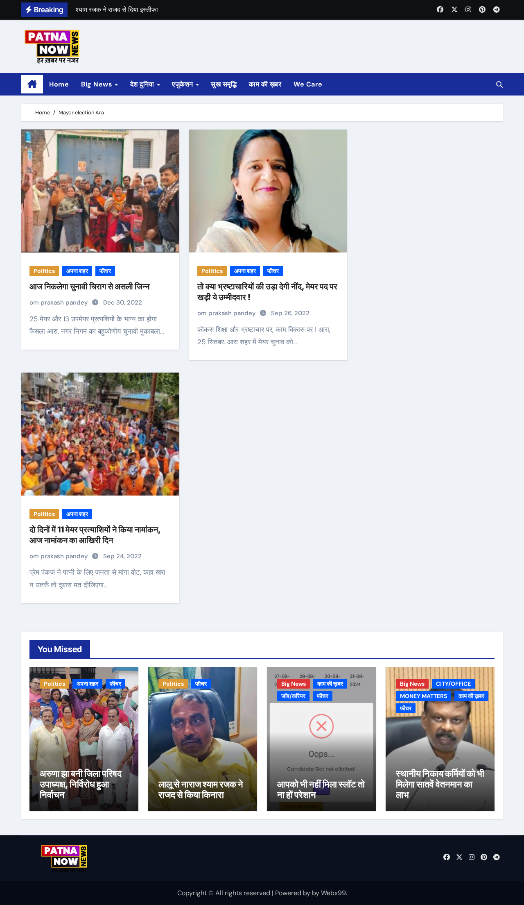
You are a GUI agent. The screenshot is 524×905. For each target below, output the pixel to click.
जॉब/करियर (293, 696)
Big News (97, 84)
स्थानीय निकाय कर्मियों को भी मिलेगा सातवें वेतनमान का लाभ (440, 784)
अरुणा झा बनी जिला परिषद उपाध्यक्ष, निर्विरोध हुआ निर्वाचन (81, 784)
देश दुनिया (143, 84)
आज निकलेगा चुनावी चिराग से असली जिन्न (89, 286)
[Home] (32, 84)
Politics (44, 271)
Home (59, 84)
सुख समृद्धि (224, 84)
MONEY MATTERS (423, 696)
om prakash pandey (59, 302)
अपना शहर (77, 271)
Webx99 (333, 893)
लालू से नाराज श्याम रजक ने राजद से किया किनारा (200, 789)
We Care (308, 84)
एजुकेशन (183, 84)
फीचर (105, 271)
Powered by (293, 893)
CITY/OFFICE (453, 683)
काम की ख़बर (265, 84)
